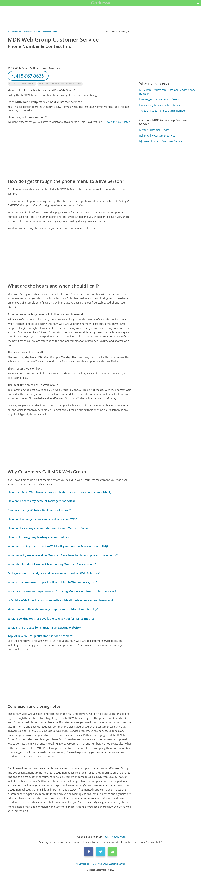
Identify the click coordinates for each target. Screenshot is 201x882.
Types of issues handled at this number (162, 110)
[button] (198, 3)
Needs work (118, 836)
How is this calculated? (118, 122)
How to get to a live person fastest (159, 99)
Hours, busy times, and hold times (159, 105)
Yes (107, 836)
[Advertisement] (70, 151)
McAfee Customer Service (154, 130)
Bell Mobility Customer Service (157, 135)
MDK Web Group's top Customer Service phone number (167, 91)
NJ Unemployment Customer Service (160, 141)
